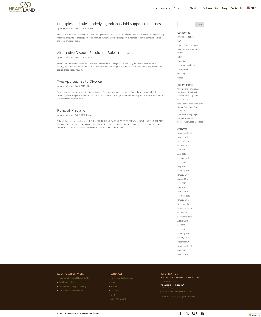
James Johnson (66, 28)
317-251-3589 (166, 288)
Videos (180, 77)
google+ (182, 296)
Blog (224, 8)
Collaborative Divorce (68, 282)
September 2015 (184, 216)
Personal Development (187, 65)
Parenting (181, 61)
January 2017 (183, 175)
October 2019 (183, 145)
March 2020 (182, 137)
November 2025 (184, 133)
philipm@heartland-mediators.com (175, 291)
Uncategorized (183, 73)
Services (178, 8)
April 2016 (181, 187)
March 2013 (182, 254)
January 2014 (183, 237)
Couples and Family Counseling (72, 286)
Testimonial (182, 69)
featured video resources (188, 45)
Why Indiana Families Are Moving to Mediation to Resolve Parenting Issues (188, 92)
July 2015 (181, 225)
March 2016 (182, 191)
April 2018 (181, 154)
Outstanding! (183, 99)
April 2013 (181, 250)
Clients (193, 8)
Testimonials (116, 290)
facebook (164, 296)
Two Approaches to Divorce (79, 81)
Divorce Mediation (185, 36)
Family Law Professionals (122, 278)
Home (154, 8)
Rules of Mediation (72, 110)
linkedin (191, 296)
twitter (174, 296)
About (164, 8)
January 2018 (183, 158)
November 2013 (184, 246)
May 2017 (181, 166)
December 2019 (184, 141)
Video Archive (210, 8)
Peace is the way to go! (187, 114)
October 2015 (183, 212)
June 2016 (181, 183)
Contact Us (237, 8)
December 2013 (184, 241)
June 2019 (181, 149)
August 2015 (182, 220)
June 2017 (181, 162)
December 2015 (184, 204)
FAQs (179, 41)
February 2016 (183, 195)
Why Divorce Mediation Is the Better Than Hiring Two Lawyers (190, 107)
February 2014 (183, 233)
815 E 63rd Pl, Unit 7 (169, 281)
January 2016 (183, 200)
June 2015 (181, 229)
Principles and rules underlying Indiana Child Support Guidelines (109, 23)
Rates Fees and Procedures (71, 290)
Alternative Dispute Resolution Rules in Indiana (95, 52)
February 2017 (183, 170)
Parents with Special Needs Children (75, 278)
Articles (114, 286)
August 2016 (182, 179)
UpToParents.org (118, 299)
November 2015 (184, 208)
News (90, 28)
